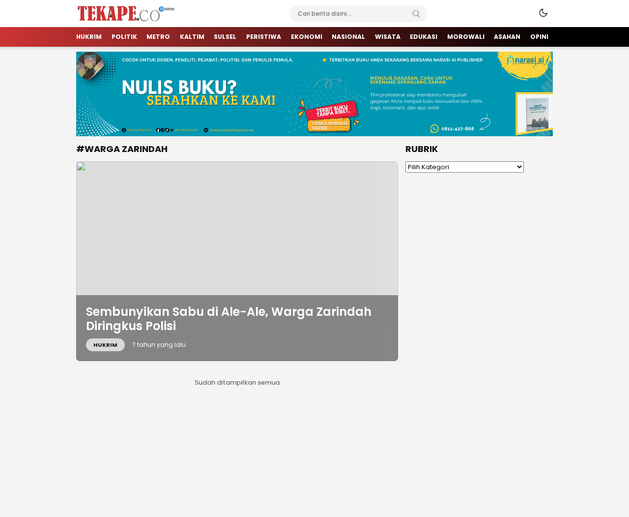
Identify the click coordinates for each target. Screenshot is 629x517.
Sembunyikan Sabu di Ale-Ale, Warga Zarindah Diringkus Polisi (229, 319)
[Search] (416, 13)
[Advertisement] (479, 332)
